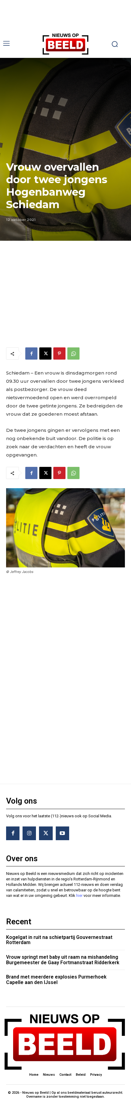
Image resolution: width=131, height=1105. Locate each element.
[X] (45, 353)
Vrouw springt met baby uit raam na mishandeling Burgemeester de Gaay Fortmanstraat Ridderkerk (62, 959)
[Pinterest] (59, 353)
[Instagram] (29, 833)
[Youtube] (62, 833)
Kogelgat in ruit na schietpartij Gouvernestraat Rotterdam (59, 940)
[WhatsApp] (73, 353)
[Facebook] (31, 353)
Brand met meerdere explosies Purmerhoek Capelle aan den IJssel (56, 979)
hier (79, 895)
